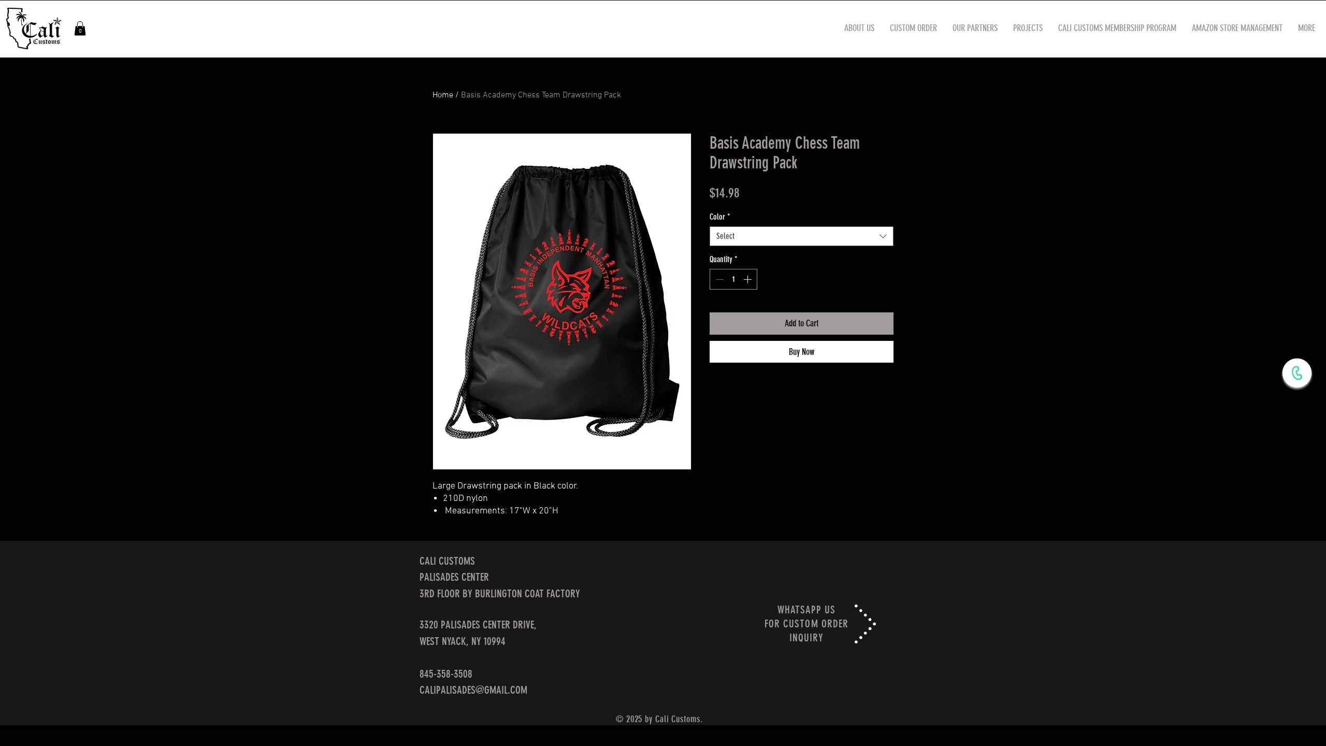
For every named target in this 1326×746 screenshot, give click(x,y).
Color (720, 217)
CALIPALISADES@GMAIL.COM (473, 689)
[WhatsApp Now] (1297, 373)
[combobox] (801, 236)
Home (443, 95)
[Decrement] (718, 279)
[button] (80, 28)
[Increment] (748, 279)
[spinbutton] (733, 279)
